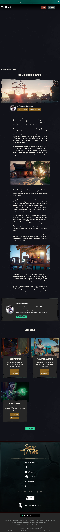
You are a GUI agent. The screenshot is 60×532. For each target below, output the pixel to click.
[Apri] (57, 7)
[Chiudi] (58, 1)
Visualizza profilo (21, 317)
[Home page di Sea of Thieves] (21, 7)
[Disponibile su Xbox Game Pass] (30, 481)
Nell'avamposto (35, 109)
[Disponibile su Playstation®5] (30, 467)
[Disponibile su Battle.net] (30, 486)
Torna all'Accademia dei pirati (9, 69)
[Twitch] (25, 491)
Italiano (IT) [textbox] (27, 515)
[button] (30, 515)
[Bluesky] (41, 491)
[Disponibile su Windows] (30, 472)
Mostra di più (30, 428)
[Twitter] (22, 491)
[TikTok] (38, 491)
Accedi (52, 7)
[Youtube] (30, 491)
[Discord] (34, 491)
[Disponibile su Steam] (30, 477)
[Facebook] (18, 491)
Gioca (44, 7)
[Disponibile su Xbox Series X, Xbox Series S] (30, 463)
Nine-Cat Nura (23, 109)
